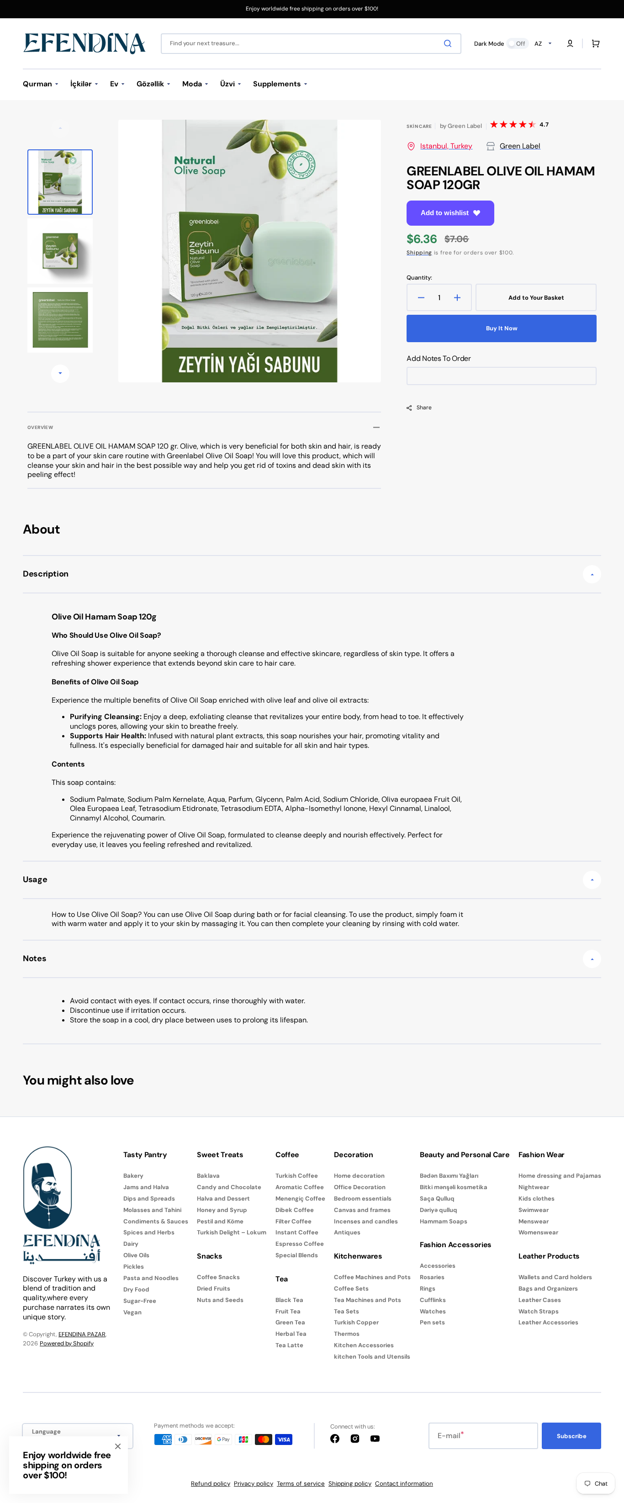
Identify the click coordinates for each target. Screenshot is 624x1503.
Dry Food (136, 1289)
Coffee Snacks (218, 1277)
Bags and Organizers (548, 1288)
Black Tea (289, 1300)
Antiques (347, 1232)
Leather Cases (539, 1300)
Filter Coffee (293, 1221)
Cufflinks (433, 1300)
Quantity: (419, 277)
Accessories (437, 1266)
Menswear (533, 1221)
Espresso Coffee (299, 1244)
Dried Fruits (213, 1288)
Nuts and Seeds (220, 1300)
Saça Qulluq (437, 1198)
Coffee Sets (351, 1288)
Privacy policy (253, 1483)
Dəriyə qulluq (438, 1210)
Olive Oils (136, 1255)
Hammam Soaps (443, 1221)
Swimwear (533, 1210)
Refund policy (210, 1483)
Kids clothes (536, 1198)
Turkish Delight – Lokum (231, 1232)
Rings (427, 1288)
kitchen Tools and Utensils (372, 1356)
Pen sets (432, 1322)
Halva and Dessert (223, 1198)
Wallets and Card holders (555, 1277)
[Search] (449, 43)
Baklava (208, 1176)
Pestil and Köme (220, 1221)
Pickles (133, 1266)
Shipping (419, 252)
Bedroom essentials (362, 1198)
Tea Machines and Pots (367, 1300)
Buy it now (502, 328)
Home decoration (359, 1176)
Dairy (130, 1244)
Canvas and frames (362, 1210)
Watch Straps (538, 1311)
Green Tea (290, 1322)
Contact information (404, 1483)
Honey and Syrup (222, 1210)
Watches (433, 1311)
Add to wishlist (445, 213)
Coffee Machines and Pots (372, 1277)
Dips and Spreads (149, 1198)
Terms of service (301, 1483)
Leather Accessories (548, 1322)
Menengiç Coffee (300, 1198)
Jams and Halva (146, 1187)
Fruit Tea (288, 1311)
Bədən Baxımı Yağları (449, 1176)
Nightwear (533, 1187)
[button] (570, 43)
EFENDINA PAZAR (82, 1334)
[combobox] (311, 43)
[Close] (118, 1446)
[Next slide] (60, 374)
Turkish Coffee (296, 1176)
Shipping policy (349, 1483)
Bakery (133, 1176)
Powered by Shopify (67, 1343)
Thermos (347, 1334)
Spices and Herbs (149, 1232)
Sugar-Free (139, 1301)
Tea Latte (289, 1345)
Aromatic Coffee (299, 1187)
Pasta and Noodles (151, 1278)
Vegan (132, 1312)
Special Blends (296, 1255)
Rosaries (432, 1277)
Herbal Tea (291, 1334)
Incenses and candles (366, 1221)
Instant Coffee (296, 1232)
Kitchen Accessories (364, 1345)
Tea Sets (346, 1311)
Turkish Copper (356, 1322)
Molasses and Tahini (152, 1210)
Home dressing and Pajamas (559, 1176)
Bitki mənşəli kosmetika (453, 1187)
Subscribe (572, 1436)
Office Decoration (360, 1187)
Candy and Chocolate (229, 1187)
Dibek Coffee (294, 1210)
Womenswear (538, 1232)
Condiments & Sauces (155, 1221)
